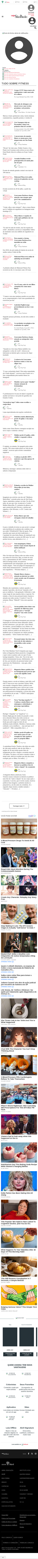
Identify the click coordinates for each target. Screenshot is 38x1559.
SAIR (32, 15)
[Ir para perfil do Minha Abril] (19, 69)
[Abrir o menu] (3, 16)
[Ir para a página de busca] (35, 28)
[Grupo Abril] (3, 2)
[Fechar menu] (15, 33)
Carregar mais (18, 806)
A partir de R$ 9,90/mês (10, 1354)
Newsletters (16, 78)
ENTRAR (31, 14)
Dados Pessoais (20, 75)
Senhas (14, 77)
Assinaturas (17, 72)
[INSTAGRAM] (34, 1453)
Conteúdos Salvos (21, 74)
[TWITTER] (31, 1453)
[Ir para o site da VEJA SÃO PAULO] (19, 17)
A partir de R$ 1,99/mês (27, 1354)
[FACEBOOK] (27, 1453)
